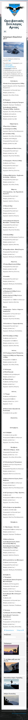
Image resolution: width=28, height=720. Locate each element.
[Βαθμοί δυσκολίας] (11, 700)
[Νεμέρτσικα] (13, 49)
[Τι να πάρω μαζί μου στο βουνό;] (11, 667)
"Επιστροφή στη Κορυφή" (19, 713)
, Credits (14, 717)
